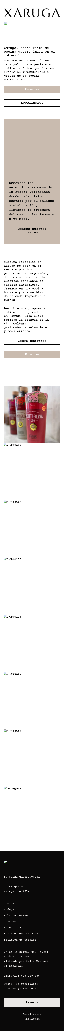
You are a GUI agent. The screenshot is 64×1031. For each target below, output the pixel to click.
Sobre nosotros (16, 915)
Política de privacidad (22, 933)
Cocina (9, 903)
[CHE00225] (33, 529)
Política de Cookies (20, 939)
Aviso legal (13, 927)
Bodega (9, 909)
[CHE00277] (33, 586)
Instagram (32, 1019)
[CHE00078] (33, 415)
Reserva (32, 1002)
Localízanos (32, 1014)
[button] (58, 7)
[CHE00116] (33, 644)
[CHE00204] (33, 758)
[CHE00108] (33, 472)
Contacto (11, 921)
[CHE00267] (33, 701)
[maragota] (33, 816)
